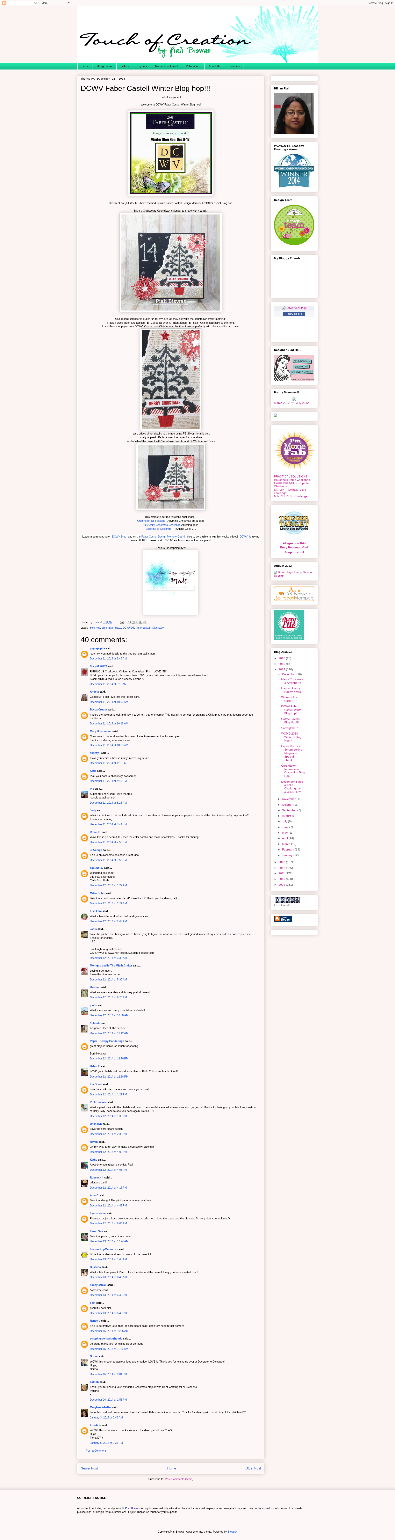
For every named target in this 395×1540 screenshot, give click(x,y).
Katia (93, 770)
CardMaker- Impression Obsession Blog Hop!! (293, 771)
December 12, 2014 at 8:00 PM (108, 1223)
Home (85, 66)
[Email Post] (122, 622)
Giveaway (158, 627)
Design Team (105, 66)
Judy (93, 810)
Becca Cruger (98, 709)
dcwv (118, 627)
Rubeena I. (96, 1177)
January (287, 855)
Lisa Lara (96, 911)
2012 (282, 867)
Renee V (95, 1320)
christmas (108, 627)
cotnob (94, 1382)
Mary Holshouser (101, 731)
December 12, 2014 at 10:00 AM (109, 1015)
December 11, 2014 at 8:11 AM (108, 684)
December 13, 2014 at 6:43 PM (108, 1313)
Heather (95, 987)
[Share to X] (137, 622)
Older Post (253, 1468)
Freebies (234, 66)
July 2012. (303, 402)
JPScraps (96, 850)
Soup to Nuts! (294, 552)
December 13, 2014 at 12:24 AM (109, 1241)
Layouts (142, 66)
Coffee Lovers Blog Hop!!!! (290, 720)
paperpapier (97, 648)
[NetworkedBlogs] (294, 307)
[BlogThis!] (133, 622)
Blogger (232, 1531)
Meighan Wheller (100, 1407)
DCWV (244, 536)
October (287, 804)
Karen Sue (96, 1231)
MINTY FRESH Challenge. (291, 496)
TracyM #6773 (98, 666)
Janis (93, 928)
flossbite (95, 1425)
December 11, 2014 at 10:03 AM (109, 701)
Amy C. (94, 1195)
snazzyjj (95, 752)
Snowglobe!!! (289, 728)
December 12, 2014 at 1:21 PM (108, 1094)
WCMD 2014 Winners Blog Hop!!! (291, 737)
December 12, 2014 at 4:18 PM (108, 1187)
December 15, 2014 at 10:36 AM (109, 1331)
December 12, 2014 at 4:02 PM (108, 1151)
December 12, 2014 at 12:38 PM (109, 1076)
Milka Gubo (97, 893)
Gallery (125, 66)
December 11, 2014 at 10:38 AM (109, 745)
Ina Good (96, 1084)
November (289, 799)
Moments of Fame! (166, 66)
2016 (282, 658)
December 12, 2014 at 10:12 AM (109, 1033)
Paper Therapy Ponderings (107, 1041)
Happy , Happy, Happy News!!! (292, 690)
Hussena (95, 1267)
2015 (282, 663)
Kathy (93, 1159)
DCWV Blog (119, 536)
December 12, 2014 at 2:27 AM (108, 903)
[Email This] (129, 622)
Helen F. (95, 1066)
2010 (282, 879)
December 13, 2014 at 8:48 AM (108, 1277)
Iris (92, 788)
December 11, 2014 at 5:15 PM (108, 802)
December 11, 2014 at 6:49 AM (108, 658)
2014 (282, 669)
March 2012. (282, 402)
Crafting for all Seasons (151, 520)
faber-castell (143, 627)
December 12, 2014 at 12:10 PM (109, 1058)
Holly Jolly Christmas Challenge (161, 524)
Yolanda (95, 1023)
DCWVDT (128, 627)
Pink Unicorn (98, 1102)
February (288, 849)
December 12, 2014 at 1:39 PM (108, 1116)
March (286, 844)
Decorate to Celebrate (158, 528)
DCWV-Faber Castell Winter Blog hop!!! (291, 710)
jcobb (93, 1005)
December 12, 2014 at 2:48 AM (108, 921)
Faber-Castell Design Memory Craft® (163, 536)
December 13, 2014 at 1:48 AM (108, 1259)
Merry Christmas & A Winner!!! (292, 681)
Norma (94, 1356)
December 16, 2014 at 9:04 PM (108, 1374)
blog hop (95, 627)
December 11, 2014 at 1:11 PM (108, 763)
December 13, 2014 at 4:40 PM (108, 1295)
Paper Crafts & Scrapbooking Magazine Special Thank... (291, 752)
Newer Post (89, 1468)
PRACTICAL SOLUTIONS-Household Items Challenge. (292, 478)
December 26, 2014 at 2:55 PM (108, 1399)
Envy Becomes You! (294, 547)
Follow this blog (294, 314)
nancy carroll (98, 1284)
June (285, 827)
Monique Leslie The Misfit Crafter (111, 965)
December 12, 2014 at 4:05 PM (108, 1169)
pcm (92, 1302)
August (287, 815)
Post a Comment (96, 1450)
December (289, 674)
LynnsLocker (98, 1213)
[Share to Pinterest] (145, 622)
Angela (94, 691)
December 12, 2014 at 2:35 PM (108, 1134)
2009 (282, 884)
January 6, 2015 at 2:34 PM (106, 1442)
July (285, 821)
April (285, 838)
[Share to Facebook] (141, 622)
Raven (94, 1141)
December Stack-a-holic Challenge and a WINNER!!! (292, 787)
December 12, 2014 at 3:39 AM (108, 957)
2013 (282, 862)
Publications (193, 66)
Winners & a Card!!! (289, 699)
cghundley (96, 867)
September (289, 810)
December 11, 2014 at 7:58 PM (108, 842)
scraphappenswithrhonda (106, 1338)
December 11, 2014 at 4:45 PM (108, 780)
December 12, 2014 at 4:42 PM (108, 1205)
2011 (282, 873)
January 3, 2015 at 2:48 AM (106, 1417)
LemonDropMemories (103, 1249)
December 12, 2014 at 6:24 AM (108, 997)
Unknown (96, 1123)
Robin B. (95, 832)
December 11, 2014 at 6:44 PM (108, 824)
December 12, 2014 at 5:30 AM (108, 979)
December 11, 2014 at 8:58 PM (108, 860)
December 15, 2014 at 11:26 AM (109, 1348)
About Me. (215, 66)
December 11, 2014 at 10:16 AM (109, 723)
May (285, 832)
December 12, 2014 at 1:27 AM (108, 885)
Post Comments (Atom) (179, 1479)
